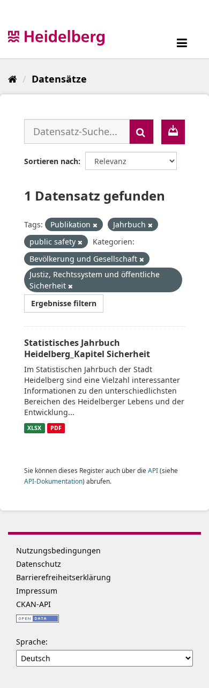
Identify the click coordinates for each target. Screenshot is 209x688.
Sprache (31, 642)
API (153, 470)
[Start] (12, 78)
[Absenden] (141, 131)
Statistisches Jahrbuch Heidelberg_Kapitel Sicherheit (87, 348)
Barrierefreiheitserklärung (63, 577)
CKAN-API (33, 604)
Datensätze (59, 78)
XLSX (34, 428)
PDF (56, 428)
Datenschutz (38, 564)
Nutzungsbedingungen (58, 550)
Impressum (36, 591)
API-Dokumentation (53, 481)
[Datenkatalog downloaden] (173, 132)
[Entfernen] (95, 225)
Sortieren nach (51, 161)
